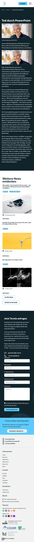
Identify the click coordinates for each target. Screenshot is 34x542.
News (8, 10)
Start (3, 10)
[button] (3, 539)
